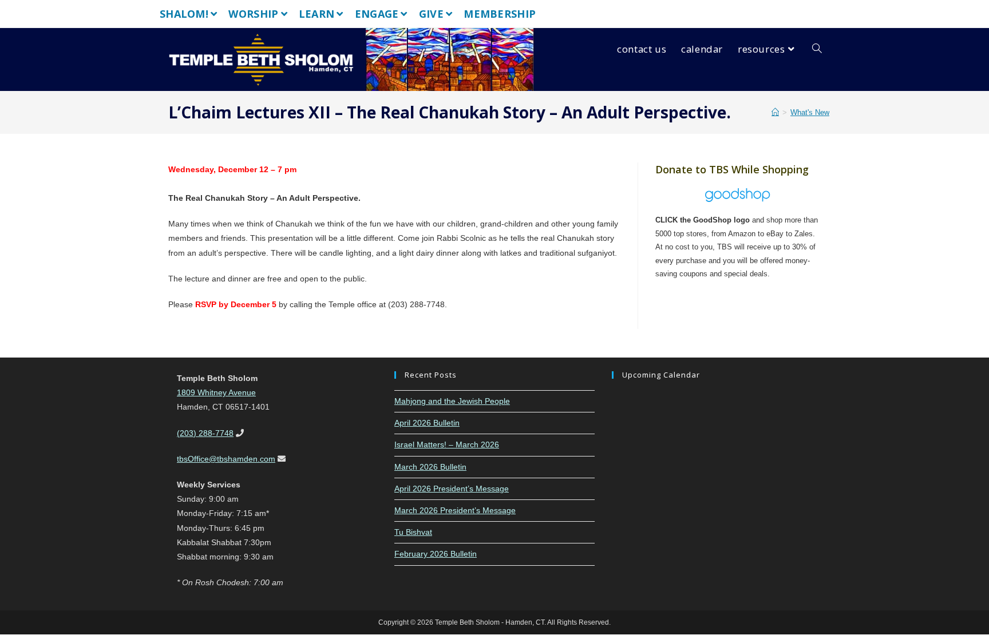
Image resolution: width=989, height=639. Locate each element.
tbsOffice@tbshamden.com (226, 458)
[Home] (775, 112)
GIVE (431, 14)
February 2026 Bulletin (435, 553)
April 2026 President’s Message (451, 488)
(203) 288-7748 (205, 433)
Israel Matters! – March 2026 (446, 444)
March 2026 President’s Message (455, 510)
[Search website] (817, 49)
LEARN (317, 14)
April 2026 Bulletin (427, 422)
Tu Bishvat (413, 532)
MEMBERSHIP (500, 14)
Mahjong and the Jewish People (452, 401)
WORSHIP (253, 14)
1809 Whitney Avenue (216, 392)
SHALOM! (184, 14)
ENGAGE (377, 14)
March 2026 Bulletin (430, 466)
